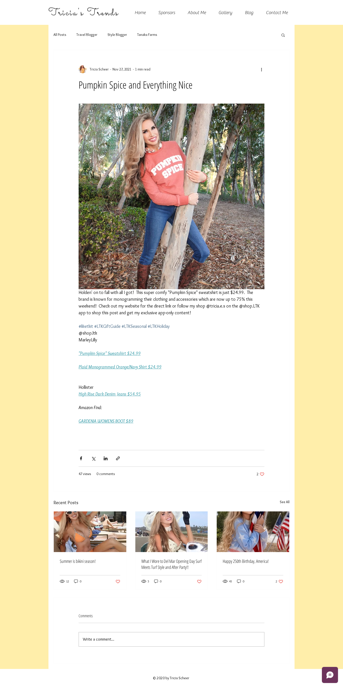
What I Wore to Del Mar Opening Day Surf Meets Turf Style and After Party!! (171, 564)
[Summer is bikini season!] (90, 531)
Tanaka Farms (147, 34)
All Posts (59, 34)
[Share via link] (118, 458)
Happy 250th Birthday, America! (246, 561)
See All (285, 502)
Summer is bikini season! (78, 561)
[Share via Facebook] (81, 458)
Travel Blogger (86, 34)
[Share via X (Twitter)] (93, 458)
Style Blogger (117, 34)
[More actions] (261, 69)
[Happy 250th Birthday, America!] (253, 531)
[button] (283, 35)
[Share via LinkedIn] (105, 458)
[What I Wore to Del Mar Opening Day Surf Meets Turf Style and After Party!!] (171, 531)
